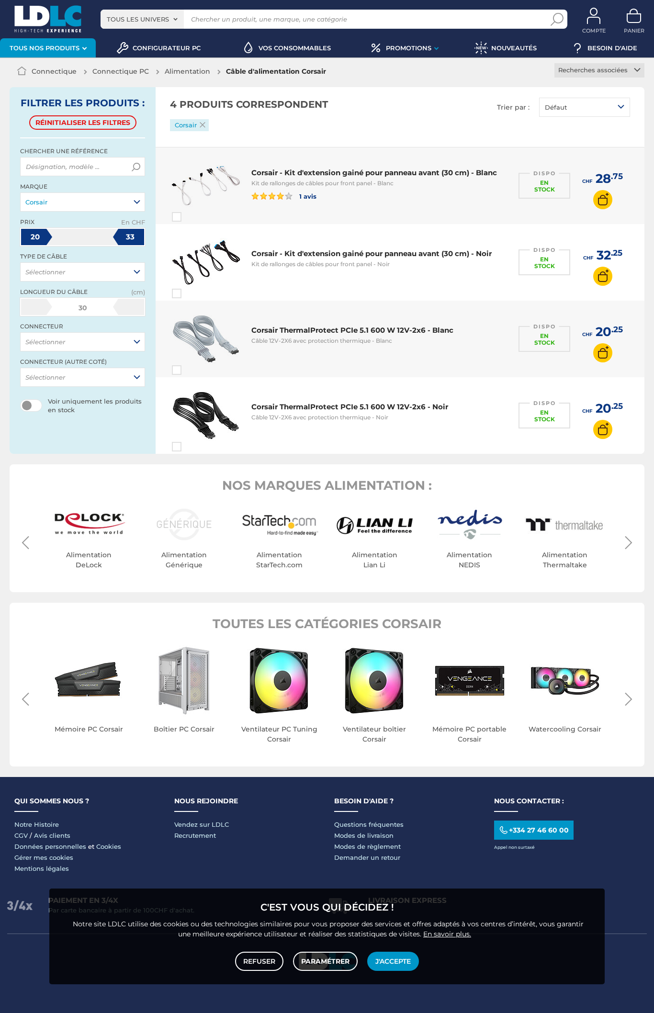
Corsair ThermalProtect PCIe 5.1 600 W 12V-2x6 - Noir (349, 406)
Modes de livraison (364, 835)
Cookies (108, 846)
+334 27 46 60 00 (539, 830)
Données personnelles (50, 846)
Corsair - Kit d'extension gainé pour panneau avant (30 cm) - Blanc (374, 172)
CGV (21, 835)
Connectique (54, 71)
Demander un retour (367, 857)
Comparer (194, 217)
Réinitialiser (82, 122)
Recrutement (195, 835)
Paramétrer (325, 961)
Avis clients (52, 835)
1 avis (306, 196)
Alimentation (187, 71)
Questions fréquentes (369, 824)
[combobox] (142, 19)
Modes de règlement (367, 846)
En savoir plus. (447, 934)
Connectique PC (120, 71)
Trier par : (513, 107)
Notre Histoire (36, 824)
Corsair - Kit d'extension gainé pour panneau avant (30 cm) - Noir (371, 253)
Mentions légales (41, 868)
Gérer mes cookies (43, 857)
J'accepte (393, 961)
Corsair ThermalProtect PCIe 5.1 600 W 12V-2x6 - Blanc (352, 330)
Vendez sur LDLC (201, 824)
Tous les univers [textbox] (138, 19)
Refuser (259, 961)
